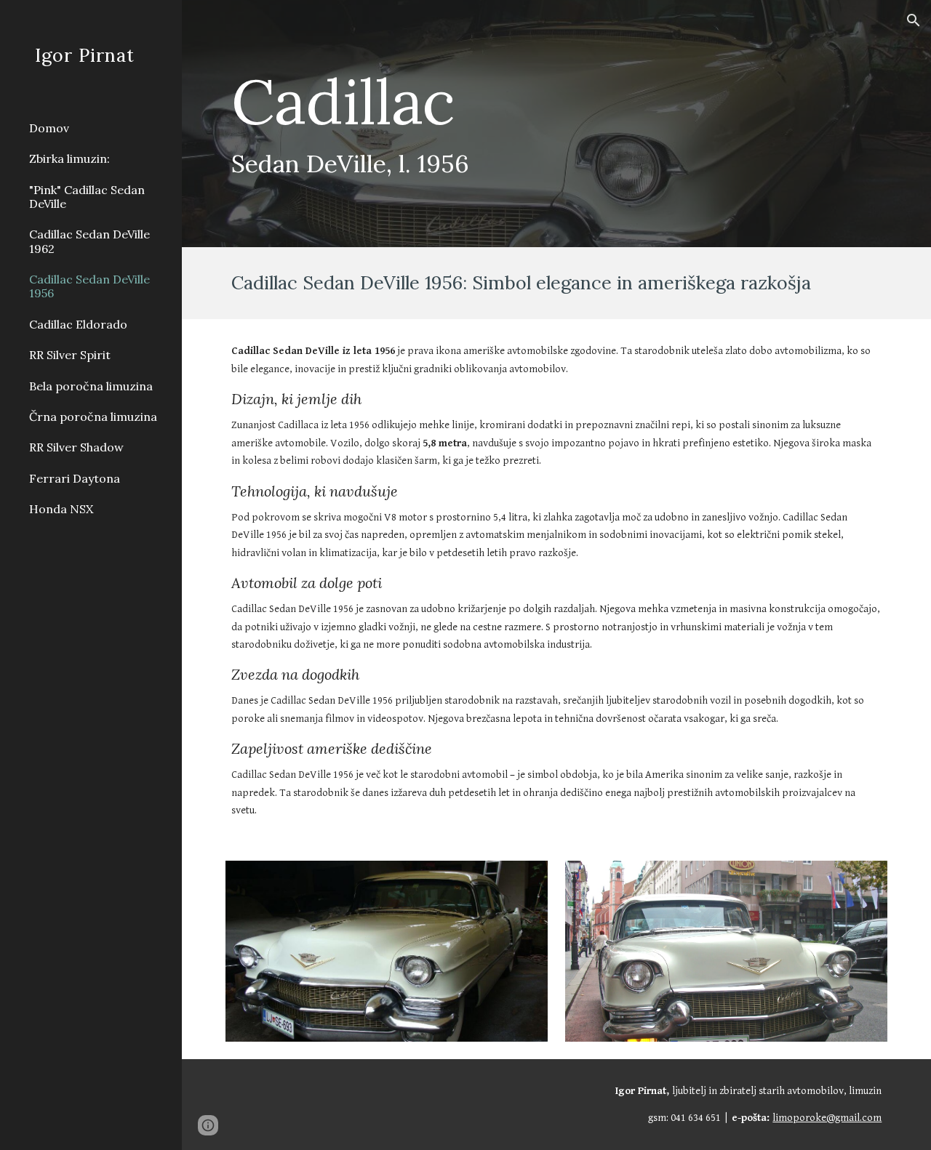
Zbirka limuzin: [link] (69, 158)
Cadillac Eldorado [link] (78, 324)
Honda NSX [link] (61, 509)
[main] (500, 124)
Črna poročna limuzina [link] (93, 416)
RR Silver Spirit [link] (70, 354)
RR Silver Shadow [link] (76, 447)
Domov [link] (49, 128)
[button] (913, 20)
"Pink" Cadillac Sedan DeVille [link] (87, 196)
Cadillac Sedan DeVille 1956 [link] (89, 286)
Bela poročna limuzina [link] (91, 386)
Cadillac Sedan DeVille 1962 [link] (89, 241)
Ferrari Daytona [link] (74, 478)
